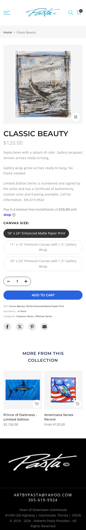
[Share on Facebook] (7, 327)
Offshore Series (43, 316)
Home (7, 32)
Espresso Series (25, 316)
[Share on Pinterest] (32, 327)
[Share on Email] (44, 327)
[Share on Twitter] (20, 327)
